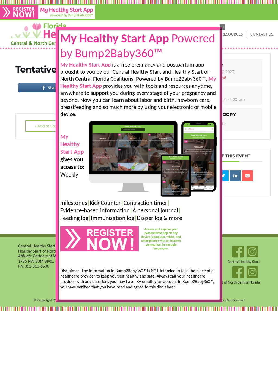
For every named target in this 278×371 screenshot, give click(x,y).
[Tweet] (223, 175)
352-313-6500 (37, 266)
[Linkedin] (235, 175)
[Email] (247, 175)
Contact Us (261, 34)
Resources (232, 34)
